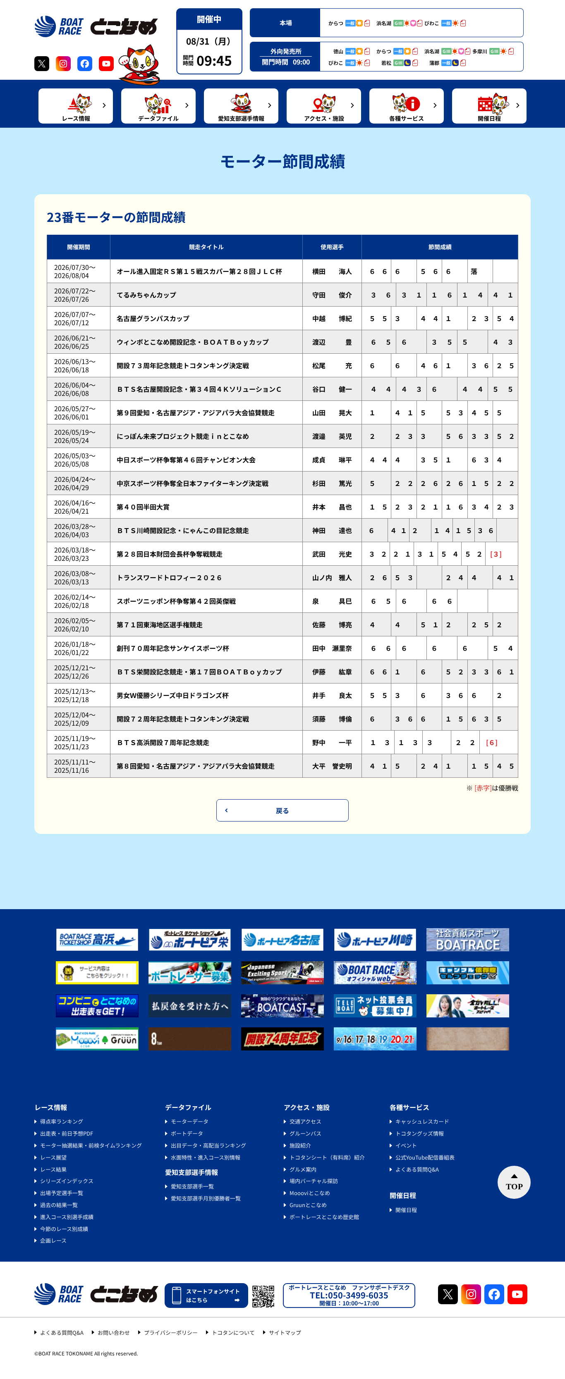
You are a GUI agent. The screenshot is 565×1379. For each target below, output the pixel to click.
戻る (282, 810)
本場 (286, 22)
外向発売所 (286, 51)
